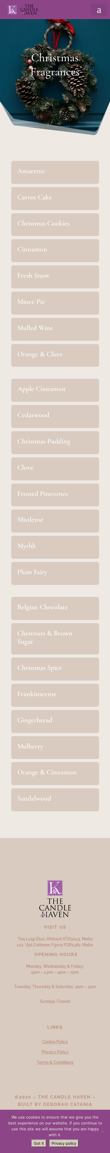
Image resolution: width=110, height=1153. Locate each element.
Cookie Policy (55, 1041)
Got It (39, 1143)
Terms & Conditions (55, 1062)
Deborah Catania (67, 1104)
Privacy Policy (55, 1052)
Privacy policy (64, 1143)
